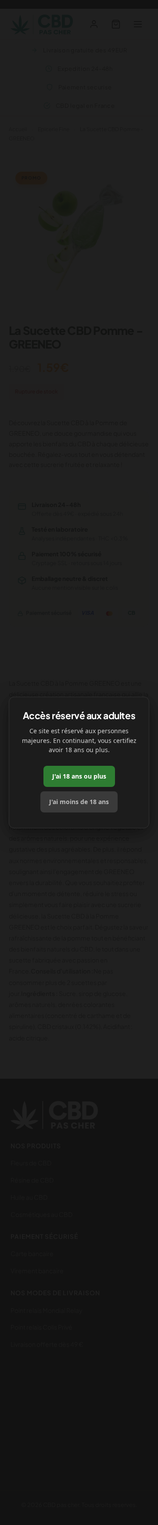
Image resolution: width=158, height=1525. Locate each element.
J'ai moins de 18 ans (79, 801)
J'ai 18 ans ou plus (79, 776)
